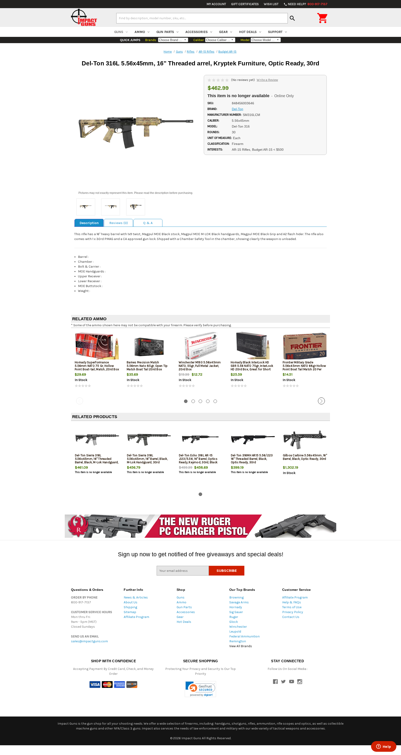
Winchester (238, 627)
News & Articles (136, 597)
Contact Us (290, 617)
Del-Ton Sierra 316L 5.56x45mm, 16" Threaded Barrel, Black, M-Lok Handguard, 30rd (97, 460)
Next (321, 400)
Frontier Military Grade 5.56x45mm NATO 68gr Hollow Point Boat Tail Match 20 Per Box (304, 367)
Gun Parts (165, 32)
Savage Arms (239, 602)
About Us (130, 602)
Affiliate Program (136, 617)
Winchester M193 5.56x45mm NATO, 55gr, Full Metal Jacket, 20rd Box (200, 366)
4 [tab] (208, 401)
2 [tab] (193, 401)
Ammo (140, 32)
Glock (233, 622)
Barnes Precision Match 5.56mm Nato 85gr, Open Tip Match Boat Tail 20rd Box (147, 366)
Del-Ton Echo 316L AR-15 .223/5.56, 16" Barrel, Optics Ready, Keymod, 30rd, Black (198, 459)
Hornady (235, 607)
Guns (118, 32)
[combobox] (202, 18)
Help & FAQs (291, 602)
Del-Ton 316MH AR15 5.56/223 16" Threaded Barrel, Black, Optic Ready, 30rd (252, 459)
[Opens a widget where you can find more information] (383, 747)
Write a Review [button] (267, 80)
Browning (236, 597)
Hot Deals (248, 32)
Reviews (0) (118, 223)
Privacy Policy (292, 612)
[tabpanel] (97, 363)
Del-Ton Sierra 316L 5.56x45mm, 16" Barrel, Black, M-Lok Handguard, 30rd (147, 459)
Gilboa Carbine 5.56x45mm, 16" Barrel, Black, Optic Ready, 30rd (305, 457)
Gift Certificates (245, 4)
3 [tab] (200, 401)
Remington (237, 641)
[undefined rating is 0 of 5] (218, 80)
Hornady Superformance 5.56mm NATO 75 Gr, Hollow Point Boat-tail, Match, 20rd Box (97, 366)
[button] (200, 689)
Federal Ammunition (244, 636)
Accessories (196, 32)
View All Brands (240, 646)
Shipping (130, 607)
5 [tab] (215, 401)
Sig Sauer (236, 612)
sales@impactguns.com (89, 641)
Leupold (235, 631)
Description (89, 223)
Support (275, 32)
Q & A (148, 223)
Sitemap (130, 612)
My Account (216, 4)
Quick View (97, 347)
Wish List (271, 4)
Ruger (233, 617)
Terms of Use (291, 607)
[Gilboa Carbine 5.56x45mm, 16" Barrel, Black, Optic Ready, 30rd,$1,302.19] (305, 439)
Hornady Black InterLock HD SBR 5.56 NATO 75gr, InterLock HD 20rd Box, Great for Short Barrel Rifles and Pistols (252, 367)
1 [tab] (186, 401)
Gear (223, 32)
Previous (79, 400)
